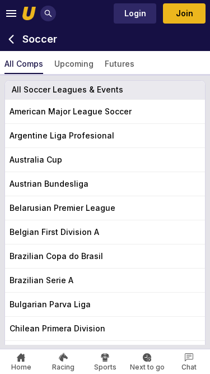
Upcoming (74, 63)
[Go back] (11, 39)
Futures (119, 63)
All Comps (23, 63)
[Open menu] (11, 13)
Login (135, 13)
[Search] (48, 13)
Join (184, 13)
